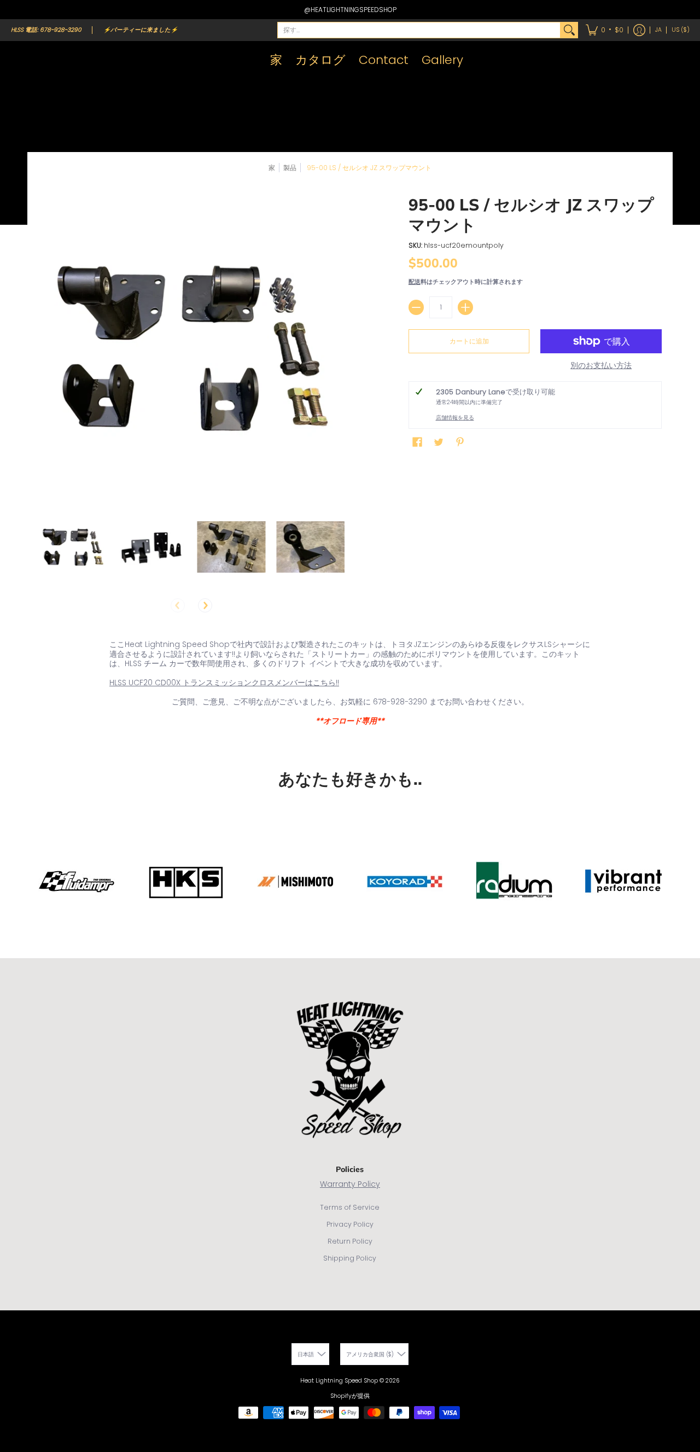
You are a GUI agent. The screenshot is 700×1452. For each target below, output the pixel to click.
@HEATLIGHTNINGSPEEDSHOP (350, 9)
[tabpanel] (350, 685)
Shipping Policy (349, 1258)
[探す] (569, 30)
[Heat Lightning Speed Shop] (22, 60)
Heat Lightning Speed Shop (339, 1381)
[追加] (465, 307)
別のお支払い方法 (601, 366)
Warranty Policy (350, 1184)
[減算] (416, 307)
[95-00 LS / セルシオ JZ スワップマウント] (72, 546)
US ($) (681, 30)
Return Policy (350, 1241)
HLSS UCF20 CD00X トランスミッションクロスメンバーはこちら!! (224, 682)
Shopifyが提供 (350, 1396)
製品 (289, 167)
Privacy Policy (350, 1224)
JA (658, 30)
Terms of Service (350, 1207)
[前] (177, 605)
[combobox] (419, 30)
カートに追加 (469, 341)
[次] (205, 605)
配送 (415, 281)
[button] (604, 30)
